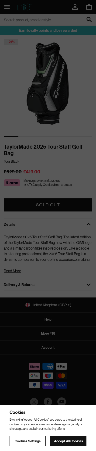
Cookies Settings (28, 441)
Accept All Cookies (68, 441)
